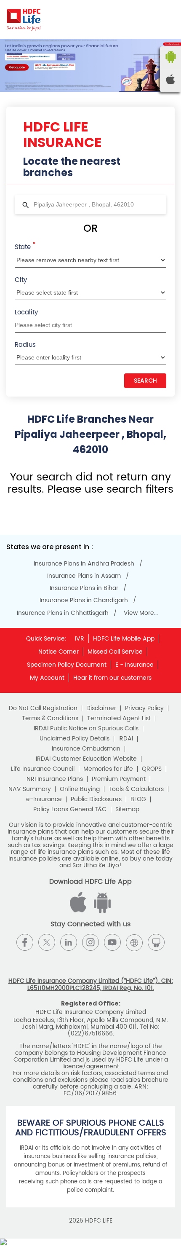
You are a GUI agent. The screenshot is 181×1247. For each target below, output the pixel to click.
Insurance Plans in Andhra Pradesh (84, 563)
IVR (79, 639)
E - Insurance (134, 665)
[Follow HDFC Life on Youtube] (112, 942)
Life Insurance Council (43, 769)
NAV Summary (29, 789)
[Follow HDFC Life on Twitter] (47, 942)
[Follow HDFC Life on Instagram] (90, 942)
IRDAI (125, 739)
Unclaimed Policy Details (74, 739)
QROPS (152, 769)
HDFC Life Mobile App (123, 639)
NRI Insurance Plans (55, 779)
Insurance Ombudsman (86, 749)
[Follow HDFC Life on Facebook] (25, 942)
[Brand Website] (134, 942)
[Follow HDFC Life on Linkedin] (69, 942)
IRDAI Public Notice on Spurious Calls (86, 729)
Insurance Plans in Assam (84, 576)
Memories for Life (108, 769)
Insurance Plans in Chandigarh (84, 600)
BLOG (138, 799)
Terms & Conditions (50, 718)
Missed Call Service (115, 652)
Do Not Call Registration (43, 708)
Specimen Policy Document (66, 665)
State (25, 246)
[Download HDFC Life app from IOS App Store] (101, 911)
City (21, 280)
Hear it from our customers (112, 678)
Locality (26, 312)
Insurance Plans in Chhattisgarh (63, 613)
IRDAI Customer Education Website (86, 759)
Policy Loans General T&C (69, 810)
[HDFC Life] (23, 19)
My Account (47, 678)
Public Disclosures (96, 799)
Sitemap (127, 810)
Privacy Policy (144, 708)
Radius (25, 345)
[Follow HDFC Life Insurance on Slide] (156, 942)
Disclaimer (101, 708)
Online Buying (80, 789)
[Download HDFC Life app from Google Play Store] (79, 911)
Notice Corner (58, 652)
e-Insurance (44, 799)
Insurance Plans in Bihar (84, 588)
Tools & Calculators (136, 789)
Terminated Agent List (119, 718)
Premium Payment (119, 779)
